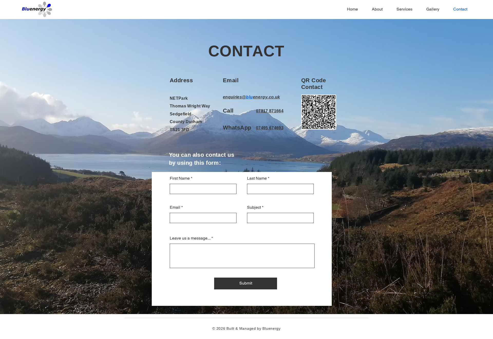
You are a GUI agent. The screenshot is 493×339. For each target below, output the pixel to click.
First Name (180, 178)
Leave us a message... (190, 238)
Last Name (257, 178)
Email (175, 207)
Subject (254, 207)
